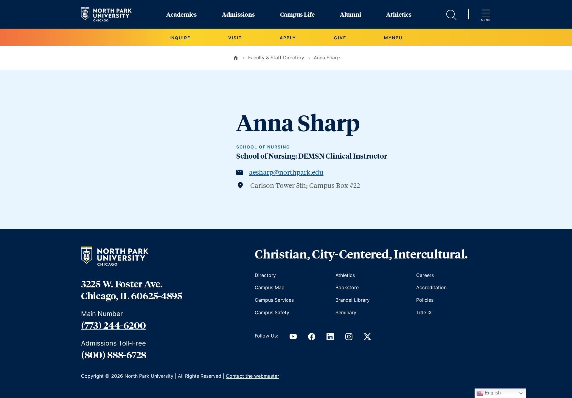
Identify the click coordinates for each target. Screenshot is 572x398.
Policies (424, 300)
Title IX (424, 312)
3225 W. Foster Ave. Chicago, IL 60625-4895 (131, 289)
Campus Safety (272, 312)
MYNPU (393, 37)
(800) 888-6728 (113, 354)
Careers (425, 275)
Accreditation (431, 287)
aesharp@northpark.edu (286, 172)
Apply (288, 37)
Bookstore (347, 287)
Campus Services (274, 300)
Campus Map (270, 287)
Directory (265, 275)
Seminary (345, 312)
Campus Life (297, 14)
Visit (235, 37)
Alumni (350, 14)
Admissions (238, 14)
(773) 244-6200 (113, 325)
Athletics (398, 14)
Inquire (180, 37)
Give (340, 37)
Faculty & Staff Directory (276, 58)
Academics (181, 14)
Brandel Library (352, 300)
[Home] (236, 58)
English (492, 392)
